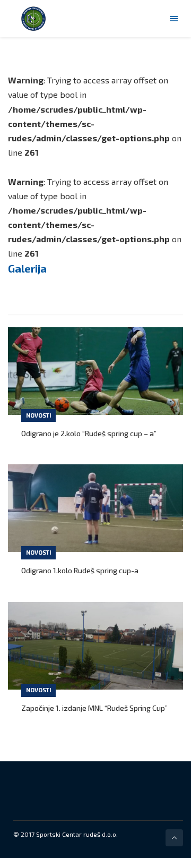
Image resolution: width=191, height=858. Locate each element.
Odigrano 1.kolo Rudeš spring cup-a (79, 570)
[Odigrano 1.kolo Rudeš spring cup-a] (95, 508)
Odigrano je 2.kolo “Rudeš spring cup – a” (89, 433)
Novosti (38, 415)
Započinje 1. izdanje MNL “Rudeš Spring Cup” (94, 707)
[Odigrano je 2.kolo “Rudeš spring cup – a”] (95, 371)
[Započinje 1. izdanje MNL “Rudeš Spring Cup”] (95, 646)
